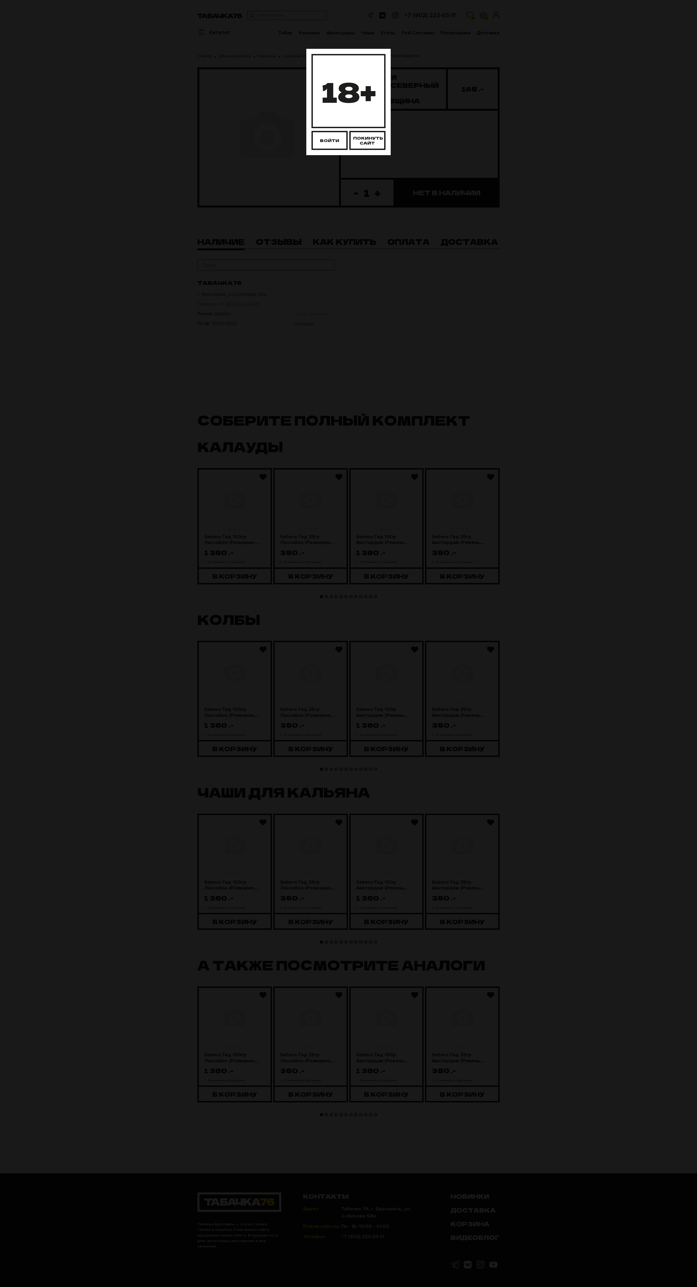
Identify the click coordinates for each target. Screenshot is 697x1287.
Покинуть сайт (368, 140)
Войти (329, 140)
